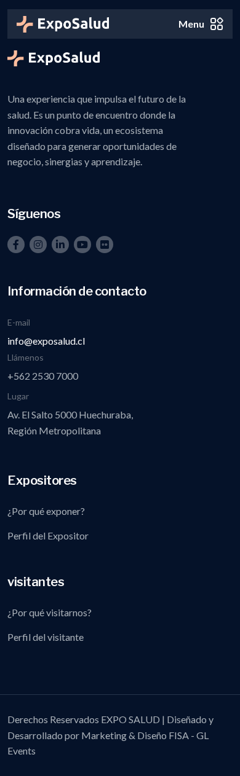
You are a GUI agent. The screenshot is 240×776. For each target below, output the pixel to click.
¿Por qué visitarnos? (49, 612)
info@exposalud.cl (46, 341)
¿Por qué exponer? (46, 511)
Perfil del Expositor (48, 535)
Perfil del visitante (45, 637)
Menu (191, 23)
